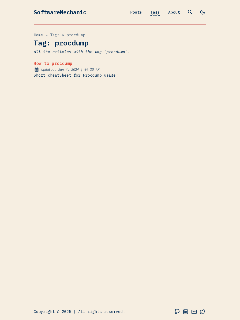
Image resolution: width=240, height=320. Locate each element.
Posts (136, 12)
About (174, 12)
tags (55, 35)
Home (38, 35)
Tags (155, 12)
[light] (202, 12)
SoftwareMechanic (60, 12)
